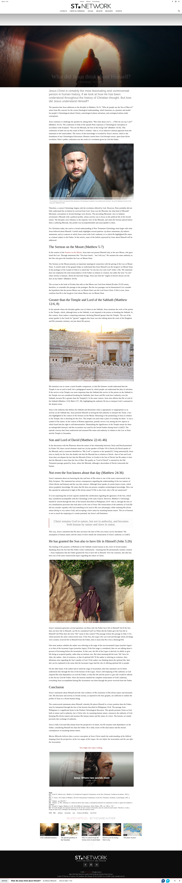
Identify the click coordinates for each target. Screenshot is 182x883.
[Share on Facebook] (163, 881)
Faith (104, 834)
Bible (63, 834)
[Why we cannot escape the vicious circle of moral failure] (91, 829)
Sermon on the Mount (73, 252)
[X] (178, 1)
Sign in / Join (5, 1)
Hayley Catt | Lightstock (91, 380)
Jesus (125, 834)
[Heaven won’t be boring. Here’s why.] (112, 829)
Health (99, 11)
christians (60, 813)
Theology (43, 834)
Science (119, 11)
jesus (74, 813)
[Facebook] (172, 1)
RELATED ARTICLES (77, 818)
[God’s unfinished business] (49, 829)
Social (90, 11)
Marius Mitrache (85, 82)
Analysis (82, 1)
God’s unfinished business (48, 838)
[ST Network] (91, 6)
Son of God (93, 813)
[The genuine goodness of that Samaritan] (70, 829)
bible (54, 813)
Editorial (88, 1)
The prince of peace (129, 838)
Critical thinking (77, 11)
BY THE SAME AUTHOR (102, 818)
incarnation (68, 813)
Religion (109, 11)
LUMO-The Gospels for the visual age (91, 198)
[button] (179, 11)
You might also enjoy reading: (91, 748)
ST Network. (88, 872)
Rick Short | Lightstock (91, 622)
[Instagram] (175, 1)
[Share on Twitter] (168, 881)
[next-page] (92, 844)
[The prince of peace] (132, 829)
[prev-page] (89, 844)
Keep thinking (95, 1)
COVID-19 (63, 11)
